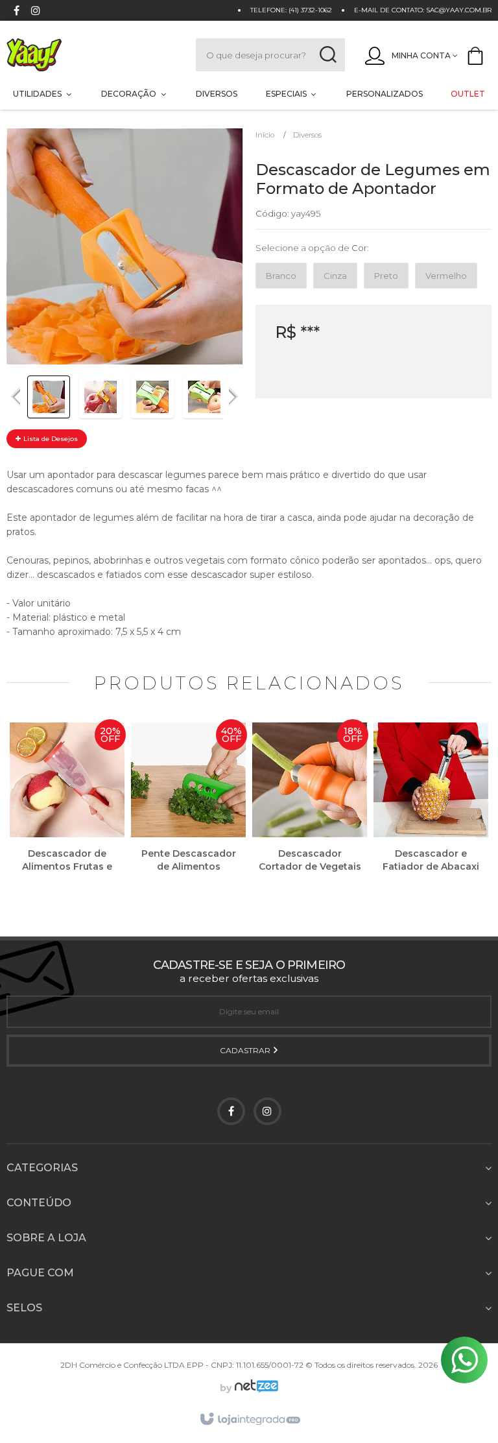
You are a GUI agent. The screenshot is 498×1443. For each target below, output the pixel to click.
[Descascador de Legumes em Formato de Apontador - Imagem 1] (48, 397)
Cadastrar (246, 1050)
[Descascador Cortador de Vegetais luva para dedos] (309, 806)
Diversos (307, 134)
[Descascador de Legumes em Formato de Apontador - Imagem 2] (100, 397)
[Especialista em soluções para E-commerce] (254, 1388)
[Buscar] (328, 54)
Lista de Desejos (49, 439)
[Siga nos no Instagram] (35, 12)
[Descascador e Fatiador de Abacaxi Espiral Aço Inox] (431, 806)
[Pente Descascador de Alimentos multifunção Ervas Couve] (188, 806)
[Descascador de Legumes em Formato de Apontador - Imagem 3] (152, 397)
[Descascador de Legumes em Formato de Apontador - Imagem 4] (204, 397)
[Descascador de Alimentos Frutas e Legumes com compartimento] (67, 806)
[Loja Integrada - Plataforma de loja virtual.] (249, 1419)
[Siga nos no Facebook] (16, 12)
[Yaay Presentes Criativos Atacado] (88, 54)
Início (264, 134)
